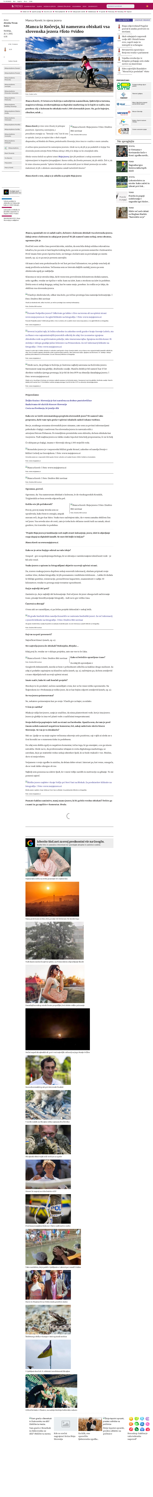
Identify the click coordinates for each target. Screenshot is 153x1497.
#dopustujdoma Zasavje (12, 68)
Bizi (14, 1)
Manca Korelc (9, 167)
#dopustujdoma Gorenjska (10, 135)
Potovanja (111, 11)
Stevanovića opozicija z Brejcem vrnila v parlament (135, 51)
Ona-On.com (48, 11)
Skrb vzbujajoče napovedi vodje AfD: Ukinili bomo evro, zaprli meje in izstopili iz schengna (134, 40)
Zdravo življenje (64, 6)
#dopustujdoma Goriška (12, 129)
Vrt (69, 11)
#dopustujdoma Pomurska (10, 78)
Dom (84, 6)
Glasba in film (29, 6)
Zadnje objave (142, 20)
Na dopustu (8, 158)
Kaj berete (124, 20)
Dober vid (26, 11)
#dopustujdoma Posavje (12, 73)
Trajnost (128, 11)
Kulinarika (76, 6)
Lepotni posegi (36, 11)
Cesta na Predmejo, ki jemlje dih (42, 408)
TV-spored (102, 11)
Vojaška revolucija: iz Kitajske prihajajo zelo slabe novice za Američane (135, 61)
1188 (30, 1)
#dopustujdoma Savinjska (10, 85)
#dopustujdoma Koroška (12, 124)
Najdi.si (19, 1)
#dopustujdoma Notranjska (10, 119)
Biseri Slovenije (9, 153)
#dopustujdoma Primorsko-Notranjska (11, 92)
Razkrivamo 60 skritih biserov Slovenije (46, 404)
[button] (4, 6)
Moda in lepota (50, 6)
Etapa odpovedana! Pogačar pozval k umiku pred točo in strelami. (135, 29)
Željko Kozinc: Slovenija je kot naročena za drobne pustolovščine (58, 400)
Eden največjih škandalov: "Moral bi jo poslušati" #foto (135, 70)
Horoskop (120, 11)
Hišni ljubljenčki (60, 11)
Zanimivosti (92, 6)
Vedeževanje (92, 11)
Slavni (39, 6)
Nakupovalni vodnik (79, 11)
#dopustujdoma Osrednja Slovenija (10, 105)
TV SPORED (7, 1)
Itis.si (25, 1)
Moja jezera (8, 163)
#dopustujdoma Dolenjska (10, 141)
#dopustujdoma (13, 148)
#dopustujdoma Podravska (10, 99)
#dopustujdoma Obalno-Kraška (12, 112)
